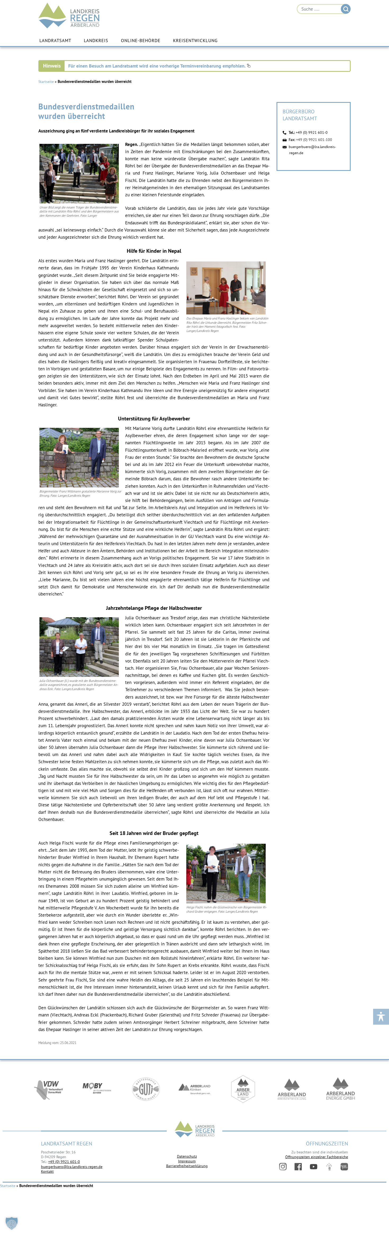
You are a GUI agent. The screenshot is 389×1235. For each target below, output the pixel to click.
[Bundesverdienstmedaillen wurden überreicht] (79, 202)
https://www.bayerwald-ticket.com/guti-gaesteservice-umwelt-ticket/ (146, 1089)
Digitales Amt (329, 1166)
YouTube (313, 1166)
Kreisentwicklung (195, 40)
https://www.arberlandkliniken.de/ (194, 1089)
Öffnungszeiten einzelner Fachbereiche (316, 1156)
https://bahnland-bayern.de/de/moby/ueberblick (97, 1089)
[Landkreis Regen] (194, 1130)
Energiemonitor (344, 1166)
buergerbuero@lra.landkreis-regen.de (71, 1166)
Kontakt (47, 1171)
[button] (11, 1223)
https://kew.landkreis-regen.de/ (292, 1089)
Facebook (298, 1166)
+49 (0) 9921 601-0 (312, 132)
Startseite (46, 81)
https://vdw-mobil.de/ (48, 1089)
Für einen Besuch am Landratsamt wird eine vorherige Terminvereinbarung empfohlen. (157, 66)
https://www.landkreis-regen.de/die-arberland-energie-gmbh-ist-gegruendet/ (340, 1089)
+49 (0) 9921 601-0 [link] (64, 1161)
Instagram (283, 1166)
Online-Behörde (140, 40)
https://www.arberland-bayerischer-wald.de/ (243, 1089)
